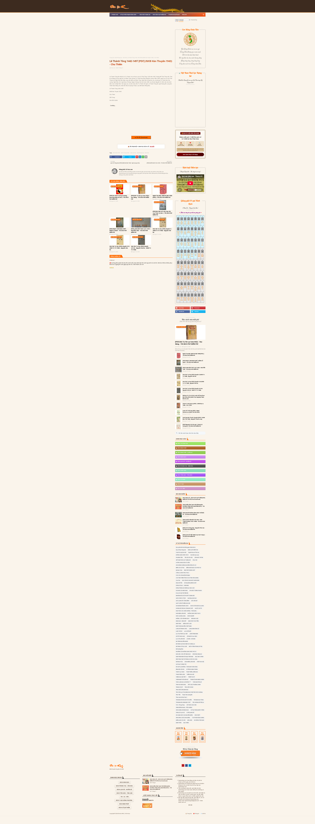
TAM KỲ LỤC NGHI (180, 672)
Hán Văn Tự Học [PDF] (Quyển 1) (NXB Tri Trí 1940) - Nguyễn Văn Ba (162, 230)
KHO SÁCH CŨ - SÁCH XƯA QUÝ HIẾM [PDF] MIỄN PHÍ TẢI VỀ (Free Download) (194, 498)
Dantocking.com (194, 799)
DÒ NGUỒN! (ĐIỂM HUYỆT (190, 583)
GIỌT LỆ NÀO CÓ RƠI (181, 598)
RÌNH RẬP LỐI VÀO (180, 669)
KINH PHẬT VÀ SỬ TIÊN (193, 621)
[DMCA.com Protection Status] (147, 807)
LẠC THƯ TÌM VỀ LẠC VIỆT (182, 633)
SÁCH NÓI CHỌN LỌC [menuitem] (145, 14)
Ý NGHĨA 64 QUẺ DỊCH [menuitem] (174, 14)
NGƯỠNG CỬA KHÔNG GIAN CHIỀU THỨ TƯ (186, 651)
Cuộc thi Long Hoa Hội (181, 552)
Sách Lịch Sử (133, 153)
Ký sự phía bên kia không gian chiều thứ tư (185, 547)
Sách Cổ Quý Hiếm (125, 153)
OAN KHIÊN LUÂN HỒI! (190, 661)
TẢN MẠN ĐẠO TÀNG (199, 700)
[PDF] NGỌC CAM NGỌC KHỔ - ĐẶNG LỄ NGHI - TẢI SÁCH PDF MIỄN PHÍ (118, 230)
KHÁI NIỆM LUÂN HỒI (181, 613)
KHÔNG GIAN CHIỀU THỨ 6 (194, 613)
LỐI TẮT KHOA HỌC (180, 636)
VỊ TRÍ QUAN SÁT (190, 712)
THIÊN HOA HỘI (190, 674)
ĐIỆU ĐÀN (189, 720)
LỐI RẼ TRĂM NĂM (194, 633)
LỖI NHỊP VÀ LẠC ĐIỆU (192, 636)
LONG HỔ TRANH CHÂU (181, 628)
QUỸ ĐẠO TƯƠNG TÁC (181, 664)
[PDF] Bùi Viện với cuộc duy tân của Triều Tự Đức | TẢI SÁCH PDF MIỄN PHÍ (162, 213)
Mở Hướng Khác (179, 649)
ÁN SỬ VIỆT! (197, 715)
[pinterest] (198, 308)
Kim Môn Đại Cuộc (195, 555)
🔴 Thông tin (196, 813)
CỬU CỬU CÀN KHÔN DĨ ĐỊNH (183, 575)
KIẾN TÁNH (178, 623)
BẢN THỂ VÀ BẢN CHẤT (189, 570)
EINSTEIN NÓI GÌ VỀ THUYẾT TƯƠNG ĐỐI (185, 595)
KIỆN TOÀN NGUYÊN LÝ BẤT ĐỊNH (184, 626)
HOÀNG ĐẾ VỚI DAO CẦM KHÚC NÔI (184, 608)
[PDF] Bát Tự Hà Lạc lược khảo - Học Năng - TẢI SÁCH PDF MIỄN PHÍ (140, 197)
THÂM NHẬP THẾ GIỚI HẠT (182, 679)
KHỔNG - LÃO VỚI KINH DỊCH (182, 618)
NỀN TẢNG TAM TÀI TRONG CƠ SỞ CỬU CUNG (186, 659)
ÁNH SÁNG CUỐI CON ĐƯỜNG (183, 717)
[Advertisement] (141, 38)
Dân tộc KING (121, 813)
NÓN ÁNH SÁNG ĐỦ (197, 654)
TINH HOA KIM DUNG (181, 684)
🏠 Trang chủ (189, 813)
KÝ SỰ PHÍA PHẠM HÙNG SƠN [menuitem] (128, 14)
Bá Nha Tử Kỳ (179, 570)
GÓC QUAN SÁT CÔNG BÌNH (182, 600)
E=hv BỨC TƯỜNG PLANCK (196, 590)
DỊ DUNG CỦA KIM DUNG (182, 590)
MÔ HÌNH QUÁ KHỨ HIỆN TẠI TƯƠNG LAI (185, 644)
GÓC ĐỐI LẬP (194, 600)
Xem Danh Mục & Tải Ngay (190, 154)
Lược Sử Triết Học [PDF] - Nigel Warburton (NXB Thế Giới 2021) (191, 411)
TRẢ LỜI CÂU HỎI (188, 557)
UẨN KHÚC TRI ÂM (198, 557)
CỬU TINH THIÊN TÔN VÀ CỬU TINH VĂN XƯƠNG (187, 577)
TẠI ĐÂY (152, 146)
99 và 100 (195, 560)
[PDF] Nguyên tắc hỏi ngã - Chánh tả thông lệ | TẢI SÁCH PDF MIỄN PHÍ (192, 425)
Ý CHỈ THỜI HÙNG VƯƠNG (198, 717)
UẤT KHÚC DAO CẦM (191, 705)
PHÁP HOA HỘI (200, 661)
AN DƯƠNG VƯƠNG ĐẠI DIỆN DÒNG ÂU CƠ (186, 565)
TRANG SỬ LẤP (179, 687)
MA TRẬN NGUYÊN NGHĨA (182, 641)
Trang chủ (112, 57)
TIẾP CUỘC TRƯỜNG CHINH (194, 684)
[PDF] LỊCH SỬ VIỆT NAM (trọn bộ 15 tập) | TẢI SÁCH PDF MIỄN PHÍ (194, 535)
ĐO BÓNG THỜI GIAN (199, 720)
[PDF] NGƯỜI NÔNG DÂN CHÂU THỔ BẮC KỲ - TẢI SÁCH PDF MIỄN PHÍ (193, 513)
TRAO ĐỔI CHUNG (189, 687)
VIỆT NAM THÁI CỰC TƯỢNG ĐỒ (183, 560)
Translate (180, 21)
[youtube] (182, 308)
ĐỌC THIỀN (186, 722)
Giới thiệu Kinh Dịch (192, 598)
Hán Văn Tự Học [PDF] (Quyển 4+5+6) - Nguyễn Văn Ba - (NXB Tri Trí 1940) (141, 248)
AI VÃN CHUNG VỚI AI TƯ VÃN (183, 562)
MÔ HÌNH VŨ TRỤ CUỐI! (181, 646)
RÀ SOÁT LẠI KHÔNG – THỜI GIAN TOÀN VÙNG (186, 666)
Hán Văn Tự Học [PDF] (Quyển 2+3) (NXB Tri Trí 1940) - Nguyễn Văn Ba (119, 248)
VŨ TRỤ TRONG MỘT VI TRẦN (197, 710)
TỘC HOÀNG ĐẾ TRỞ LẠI (198, 702)
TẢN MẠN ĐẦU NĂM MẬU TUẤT (183, 702)
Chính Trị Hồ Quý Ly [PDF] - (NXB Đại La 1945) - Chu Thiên (193, 404)
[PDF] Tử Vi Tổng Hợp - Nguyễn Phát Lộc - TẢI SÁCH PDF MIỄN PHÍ (194, 528)
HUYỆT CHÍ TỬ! (198, 608)
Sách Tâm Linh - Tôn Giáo (185, 475)
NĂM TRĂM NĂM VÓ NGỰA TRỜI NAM (184, 656)
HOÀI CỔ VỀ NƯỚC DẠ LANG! (197, 605)
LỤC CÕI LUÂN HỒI (180, 639)
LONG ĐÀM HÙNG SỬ (194, 628)
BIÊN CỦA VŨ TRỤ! (180, 567)
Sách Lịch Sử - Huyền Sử (184, 461)
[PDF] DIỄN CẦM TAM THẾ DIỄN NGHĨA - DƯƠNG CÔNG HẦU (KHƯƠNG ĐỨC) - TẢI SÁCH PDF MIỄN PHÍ (194, 506)
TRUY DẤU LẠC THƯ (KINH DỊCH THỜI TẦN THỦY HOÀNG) (189, 692)
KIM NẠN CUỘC (194, 618)
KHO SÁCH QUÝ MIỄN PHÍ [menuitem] (159, 14)
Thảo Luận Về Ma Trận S (181, 697)
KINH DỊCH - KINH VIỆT (181, 621)
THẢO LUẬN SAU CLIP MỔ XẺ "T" (183, 682)
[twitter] (198, 311)
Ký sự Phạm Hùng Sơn (181, 550)
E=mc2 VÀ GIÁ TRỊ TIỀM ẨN (182, 593)
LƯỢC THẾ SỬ (179, 631)
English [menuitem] (184, 14)
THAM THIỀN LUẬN (180, 674)
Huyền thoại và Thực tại (193, 552)
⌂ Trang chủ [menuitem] (114, 14)
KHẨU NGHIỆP (191, 616)
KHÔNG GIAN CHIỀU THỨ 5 (182, 555)
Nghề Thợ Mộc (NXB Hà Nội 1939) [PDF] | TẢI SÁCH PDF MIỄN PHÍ (162, 196)
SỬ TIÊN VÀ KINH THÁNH (192, 669)
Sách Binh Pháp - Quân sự (185, 452)
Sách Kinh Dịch (182, 457)
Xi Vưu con (113, 68)
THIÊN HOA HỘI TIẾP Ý (181, 677)
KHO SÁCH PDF (116, 153)
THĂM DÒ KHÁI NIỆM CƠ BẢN (197, 679)
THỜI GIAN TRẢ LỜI (197, 682)
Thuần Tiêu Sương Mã (187, 694)
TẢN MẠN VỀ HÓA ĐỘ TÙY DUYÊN (184, 700)
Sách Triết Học (182, 470)
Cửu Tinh (178, 580)
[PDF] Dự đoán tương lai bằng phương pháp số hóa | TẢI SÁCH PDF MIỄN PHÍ (119, 197)
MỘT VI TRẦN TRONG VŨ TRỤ (195, 646)
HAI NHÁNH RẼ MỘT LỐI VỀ (182, 605)
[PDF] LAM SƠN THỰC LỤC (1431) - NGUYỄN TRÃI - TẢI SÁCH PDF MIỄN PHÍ (141, 230)
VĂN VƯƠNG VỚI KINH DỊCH (182, 710)
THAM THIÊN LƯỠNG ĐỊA (192, 672)
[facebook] (182, 311)
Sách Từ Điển (181, 479)
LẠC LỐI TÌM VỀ (187, 631)
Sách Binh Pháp (182, 448)
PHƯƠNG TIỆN (179, 557)
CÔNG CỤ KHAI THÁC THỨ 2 (182, 572)
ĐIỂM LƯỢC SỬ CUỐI (180, 720)
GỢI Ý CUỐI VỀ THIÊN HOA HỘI (183, 603)
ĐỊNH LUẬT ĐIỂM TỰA (193, 550)
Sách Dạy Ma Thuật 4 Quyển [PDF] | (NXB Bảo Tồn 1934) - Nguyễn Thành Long (194, 418)
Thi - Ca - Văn (181, 488)
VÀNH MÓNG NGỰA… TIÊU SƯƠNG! (184, 707)
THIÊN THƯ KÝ (191, 677)
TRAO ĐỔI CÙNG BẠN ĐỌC (182, 689)
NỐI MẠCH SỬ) (179, 661)
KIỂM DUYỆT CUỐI (187, 623)
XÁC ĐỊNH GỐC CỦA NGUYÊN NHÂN (184, 715)
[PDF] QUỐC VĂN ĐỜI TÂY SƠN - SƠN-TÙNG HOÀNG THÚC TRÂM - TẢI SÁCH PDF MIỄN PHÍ (194, 521)
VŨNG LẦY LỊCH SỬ (180, 712)
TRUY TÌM (178, 694)
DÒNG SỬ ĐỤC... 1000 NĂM (182, 585)
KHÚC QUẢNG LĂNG (180, 616)
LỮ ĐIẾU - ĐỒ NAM (191, 639)
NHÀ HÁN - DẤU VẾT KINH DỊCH (183, 654)
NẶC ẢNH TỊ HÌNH (199, 656)
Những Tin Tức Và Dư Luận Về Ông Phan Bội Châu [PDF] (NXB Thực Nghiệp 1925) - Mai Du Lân (194, 397)
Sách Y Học (181, 484)
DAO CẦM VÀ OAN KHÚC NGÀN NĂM (190, 580)
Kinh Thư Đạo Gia (183, 443)
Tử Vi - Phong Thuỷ (180, 705)
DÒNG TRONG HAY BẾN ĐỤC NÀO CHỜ (185, 588)
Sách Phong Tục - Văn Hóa (121, 57)
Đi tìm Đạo (127, 813)
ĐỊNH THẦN (178, 722)
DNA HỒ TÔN (179, 583)
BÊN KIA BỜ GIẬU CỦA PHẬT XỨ (193, 567)
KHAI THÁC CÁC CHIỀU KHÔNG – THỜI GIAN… (186, 611)
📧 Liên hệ (203, 813)
